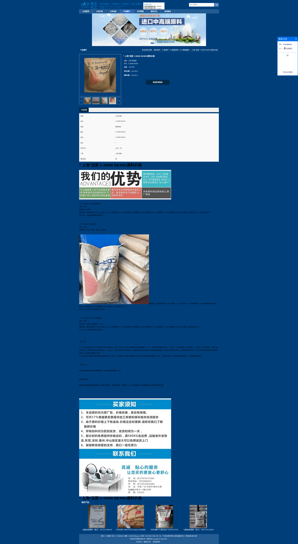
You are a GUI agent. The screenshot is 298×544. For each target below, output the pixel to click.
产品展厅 (127, 11)
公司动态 (113, 11)
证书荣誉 (140, 11)
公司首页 (86, 11)
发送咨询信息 (158, 82)
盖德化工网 (147, 542)
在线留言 (167, 11)
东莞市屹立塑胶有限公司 (137, 539)
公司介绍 (99, 11)
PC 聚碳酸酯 (184, 50)
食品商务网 (156, 542)
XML (165, 539)
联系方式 (154, 11)
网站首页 (157, 50)
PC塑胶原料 (174, 50)
